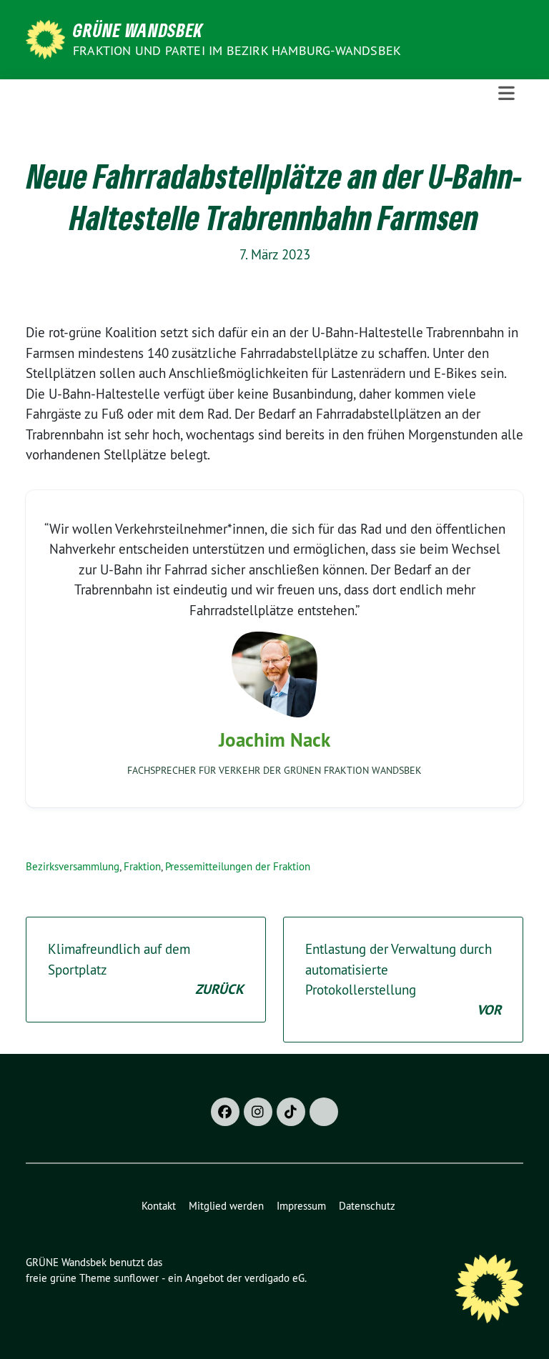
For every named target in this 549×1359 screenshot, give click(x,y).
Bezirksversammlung (72, 866)
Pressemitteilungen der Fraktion (237, 866)
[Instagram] (258, 1111)
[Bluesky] (324, 1111)
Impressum (301, 1206)
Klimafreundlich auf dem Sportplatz (146, 969)
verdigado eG (274, 1278)
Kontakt (159, 1206)
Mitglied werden (226, 1206)
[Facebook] (225, 1111)
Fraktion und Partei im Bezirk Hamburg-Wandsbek (237, 50)
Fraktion (142, 866)
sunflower (136, 1278)
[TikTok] (291, 1111)
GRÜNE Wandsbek (138, 30)
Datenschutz (367, 1206)
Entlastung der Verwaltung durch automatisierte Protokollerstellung (403, 979)
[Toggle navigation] (506, 93)
